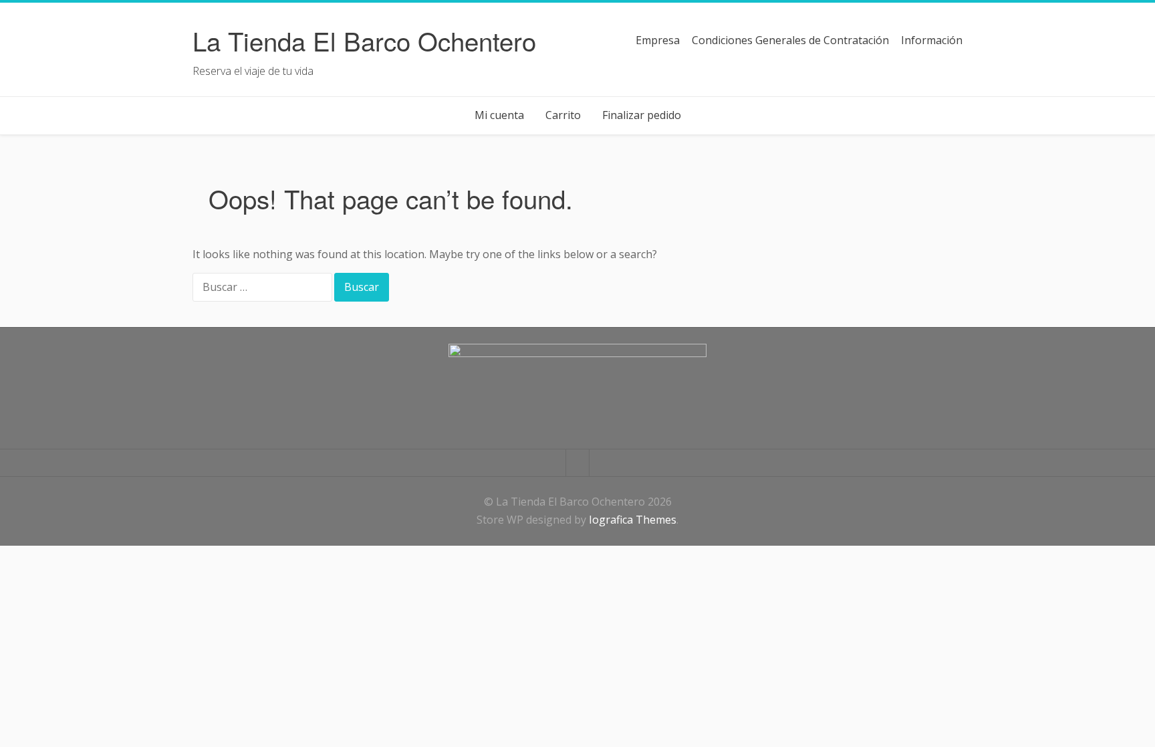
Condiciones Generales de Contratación (790, 40)
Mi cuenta (499, 115)
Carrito (563, 115)
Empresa (658, 40)
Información (931, 40)
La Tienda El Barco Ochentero (364, 40)
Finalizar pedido (641, 115)
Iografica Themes (632, 519)
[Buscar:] (263, 288)
